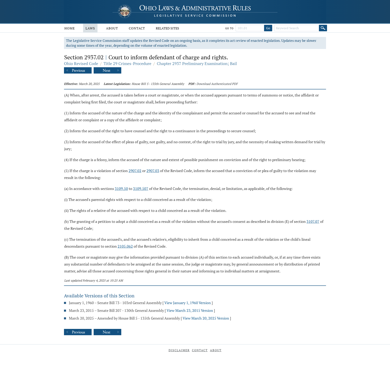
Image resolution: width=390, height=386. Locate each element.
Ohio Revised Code (81, 63)
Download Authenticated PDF (217, 84)
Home (69, 28)
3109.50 (121, 188)
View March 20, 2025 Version (206, 318)
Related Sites (167, 28)
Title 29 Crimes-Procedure (127, 63)
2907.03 (152, 170)
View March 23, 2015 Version (190, 310)
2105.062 (125, 246)
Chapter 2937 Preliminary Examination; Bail (197, 63)
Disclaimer (179, 350)
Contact (137, 28)
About (112, 28)
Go (268, 28)
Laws (90, 28)
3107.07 (313, 221)
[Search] (323, 28)
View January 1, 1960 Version (187, 302)
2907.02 (135, 170)
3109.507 (140, 188)
